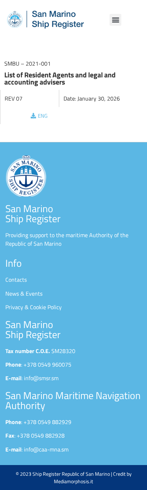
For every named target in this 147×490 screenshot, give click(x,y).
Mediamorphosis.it (73, 481)
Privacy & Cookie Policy (33, 307)
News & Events (23, 293)
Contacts (16, 279)
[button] (115, 20)
